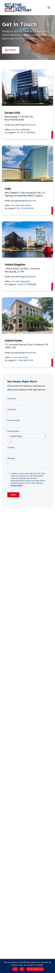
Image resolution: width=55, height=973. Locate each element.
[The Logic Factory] (18, 8)
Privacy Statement (35, 969)
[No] (51, 966)
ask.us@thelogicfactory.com (23, 124)
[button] (49, 7)
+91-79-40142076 (25, 208)
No (22, 969)
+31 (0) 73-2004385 (26, 132)
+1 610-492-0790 (19, 357)
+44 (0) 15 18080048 (26, 284)
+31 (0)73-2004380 (20, 129)
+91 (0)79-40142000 (21, 205)
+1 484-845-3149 (25, 360)
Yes (15, 969)
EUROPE (12, 50)
